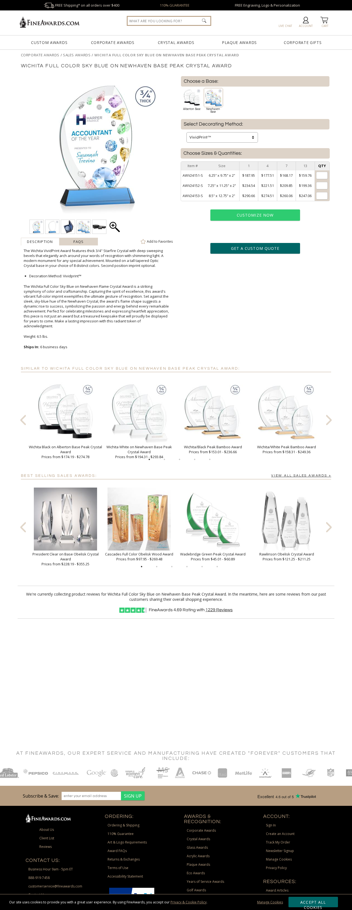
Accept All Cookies (313, 903)
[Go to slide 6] (217, 566)
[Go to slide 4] (194, 459)
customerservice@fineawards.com (55, 886)
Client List (46, 838)
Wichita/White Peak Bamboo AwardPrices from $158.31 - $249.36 (286, 449)
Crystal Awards (176, 42)
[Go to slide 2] (164, 459)
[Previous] (23, 419)
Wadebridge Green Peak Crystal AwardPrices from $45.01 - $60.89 (213, 557)
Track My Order (278, 842)
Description (40, 241)
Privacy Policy (276, 867)
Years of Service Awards (205, 881)
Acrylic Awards (198, 856)
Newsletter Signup (280, 850)
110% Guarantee (121, 833)
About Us (46, 829)
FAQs (78, 241)
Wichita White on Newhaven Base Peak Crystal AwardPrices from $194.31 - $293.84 (139, 451)
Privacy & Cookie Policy (188, 902)
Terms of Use (118, 867)
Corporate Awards (112, 42)
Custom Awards (49, 42)
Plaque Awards (239, 42)
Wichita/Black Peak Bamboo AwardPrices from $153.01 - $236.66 (213, 449)
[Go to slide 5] (210, 459)
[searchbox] (169, 21)
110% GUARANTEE (174, 5)
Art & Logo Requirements (127, 842)
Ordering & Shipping (123, 825)
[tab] (40, 241)
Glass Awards (197, 847)
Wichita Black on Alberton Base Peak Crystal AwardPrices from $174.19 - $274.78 (65, 451)
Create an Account (280, 833)
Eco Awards (196, 873)
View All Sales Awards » (301, 475)
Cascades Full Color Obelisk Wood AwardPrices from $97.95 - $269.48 (139, 557)
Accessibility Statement (125, 876)
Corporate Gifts (303, 42)
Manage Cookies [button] (279, 859)
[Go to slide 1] (149, 459)
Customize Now (255, 215)
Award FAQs (117, 850)
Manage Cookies (270, 902)
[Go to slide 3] (179, 459)
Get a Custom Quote (255, 248)
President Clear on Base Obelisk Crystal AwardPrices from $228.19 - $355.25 (65, 559)
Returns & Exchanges (124, 859)
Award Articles (277, 890)
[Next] (329, 419)
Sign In (271, 825)
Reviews (219, 610)
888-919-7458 (39, 877)
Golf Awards (196, 890)
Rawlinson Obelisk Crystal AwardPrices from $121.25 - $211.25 (286, 557)
